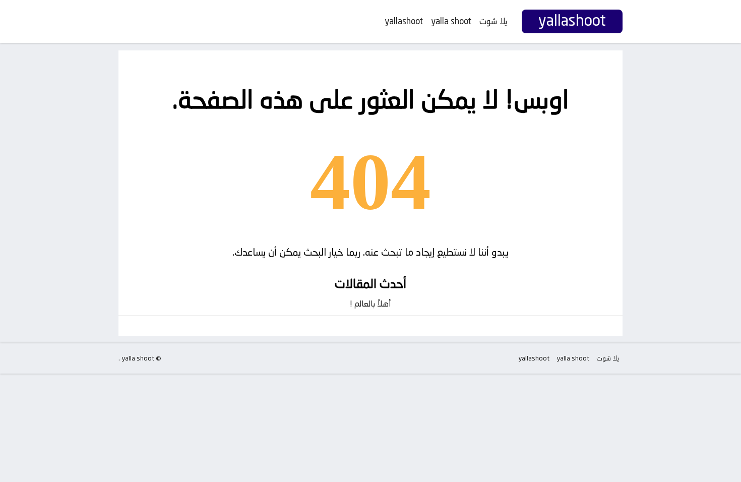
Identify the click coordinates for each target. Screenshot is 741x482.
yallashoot (404, 21)
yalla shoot (451, 21)
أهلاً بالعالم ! (370, 303)
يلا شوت (493, 21)
